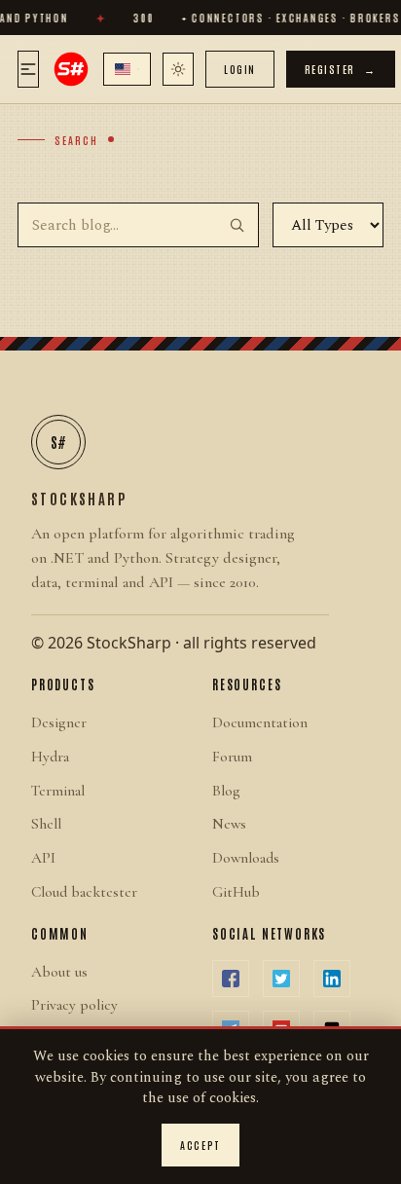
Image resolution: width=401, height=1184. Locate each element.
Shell (46, 823)
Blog (226, 790)
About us (59, 971)
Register (341, 68)
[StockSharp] (71, 69)
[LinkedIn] (331, 978)
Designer (59, 722)
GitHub (236, 892)
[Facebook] (230, 978)
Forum (232, 756)
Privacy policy (74, 1005)
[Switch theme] (178, 69)
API (43, 858)
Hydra (50, 756)
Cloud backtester (84, 892)
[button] (127, 69)
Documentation (260, 722)
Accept (200, 1144)
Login (240, 68)
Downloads (245, 858)
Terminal (58, 790)
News (229, 823)
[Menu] (28, 69)
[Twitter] (281, 978)
